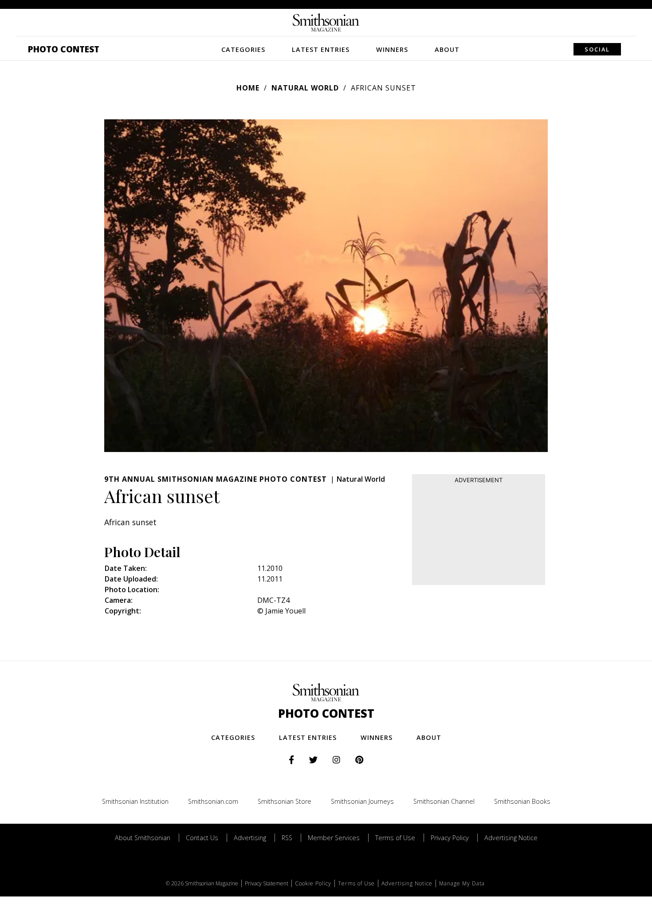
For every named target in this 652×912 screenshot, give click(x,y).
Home (247, 88)
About (447, 49)
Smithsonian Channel (444, 801)
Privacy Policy (450, 837)
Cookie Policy (313, 883)
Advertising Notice (511, 837)
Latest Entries (321, 49)
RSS (287, 837)
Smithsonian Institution (135, 801)
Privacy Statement (266, 883)
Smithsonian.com (213, 801)
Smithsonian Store (284, 801)
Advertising (250, 837)
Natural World (305, 88)
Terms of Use (395, 837)
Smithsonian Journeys (362, 801)
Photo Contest (63, 49)
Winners (392, 49)
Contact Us (202, 837)
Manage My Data (462, 883)
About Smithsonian (142, 837)
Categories (243, 49)
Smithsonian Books (522, 801)
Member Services (334, 837)
